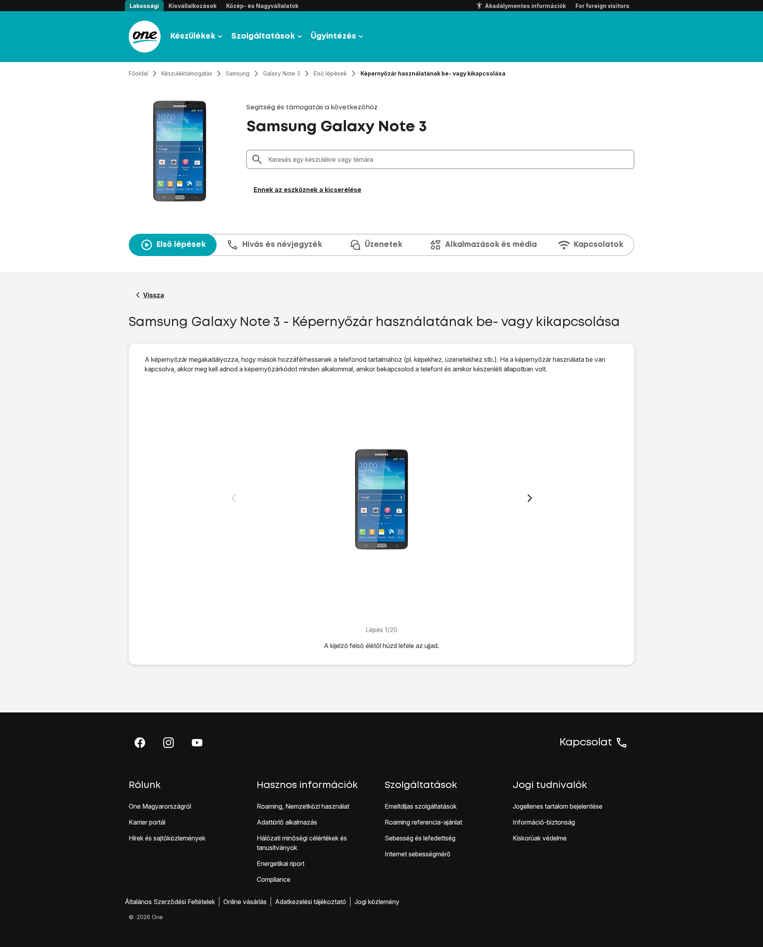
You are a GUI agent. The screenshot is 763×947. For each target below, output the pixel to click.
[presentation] (381, 245)
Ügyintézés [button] (333, 36)
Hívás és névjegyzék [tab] (282, 244)
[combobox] (448, 159)
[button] (140, 743)
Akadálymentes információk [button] (525, 5)
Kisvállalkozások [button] (192, 5)
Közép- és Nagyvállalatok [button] (262, 5)
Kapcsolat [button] (586, 742)
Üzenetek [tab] (383, 244)
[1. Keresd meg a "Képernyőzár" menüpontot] (381, 499)
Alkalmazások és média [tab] (491, 244)
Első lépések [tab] (180, 244)
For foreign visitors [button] (602, 5)
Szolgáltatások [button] (263, 36)
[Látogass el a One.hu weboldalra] (145, 36)
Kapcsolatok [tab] (598, 244)
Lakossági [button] (144, 5)
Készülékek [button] (192, 36)
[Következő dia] (529, 498)
